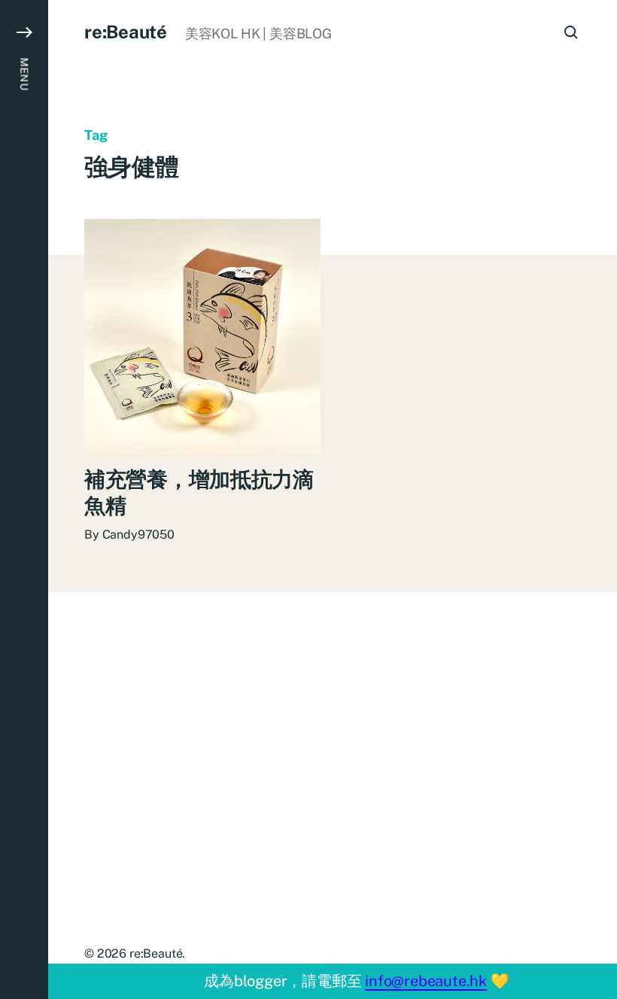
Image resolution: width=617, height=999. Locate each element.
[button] (24, 499)
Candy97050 (138, 534)
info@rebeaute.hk (426, 981)
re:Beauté (125, 32)
